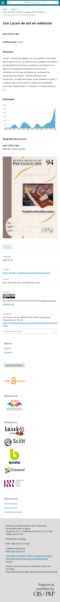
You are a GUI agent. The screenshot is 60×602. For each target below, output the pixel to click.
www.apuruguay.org (15, 551)
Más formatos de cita (13, 331)
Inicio (5, 9)
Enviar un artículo (14, 365)
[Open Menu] (3, 3)
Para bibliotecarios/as (13, 512)
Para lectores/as (11, 503)
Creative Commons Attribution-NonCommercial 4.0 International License (29, 559)
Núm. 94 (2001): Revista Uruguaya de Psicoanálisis (24, 12)
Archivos (14, 9)
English (7, 348)
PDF (8, 247)
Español (8, 352)
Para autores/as (10, 508)
